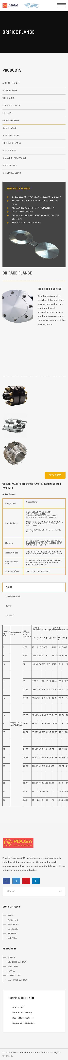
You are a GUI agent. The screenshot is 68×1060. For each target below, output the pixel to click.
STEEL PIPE (13, 966)
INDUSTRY (13, 933)
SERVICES (12, 937)
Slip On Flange (10, 135)
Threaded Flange (11, 143)
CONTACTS (13, 929)
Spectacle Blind (11, 173)
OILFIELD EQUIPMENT (18, 961)
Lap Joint (7, 113)
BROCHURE (13, 924)
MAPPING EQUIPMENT (18, 979)
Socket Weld (9, 128)
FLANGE (11, 970)
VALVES (11, 957)
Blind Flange (9, 90)
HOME (11, 915)
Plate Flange (9, 165)
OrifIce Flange (10, 120)
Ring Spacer (9, 150)
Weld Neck (8, 98)
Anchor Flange (11, 83)
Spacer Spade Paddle (14, 158)
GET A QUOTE (55, 475)
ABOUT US (13, 920)
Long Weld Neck (11, 105)
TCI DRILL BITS (14, 975)
